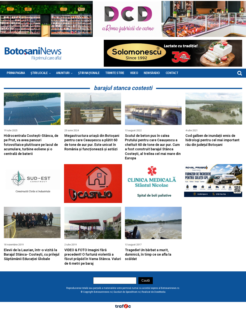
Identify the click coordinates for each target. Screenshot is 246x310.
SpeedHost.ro (133, 292)
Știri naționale (89, 73)
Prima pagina (16, 73)
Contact (172, 73)
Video (134, 73)
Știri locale (39, 73)
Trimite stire (114, 73)
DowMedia (159, 292)
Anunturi (62, 73)
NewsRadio (152, 73)
